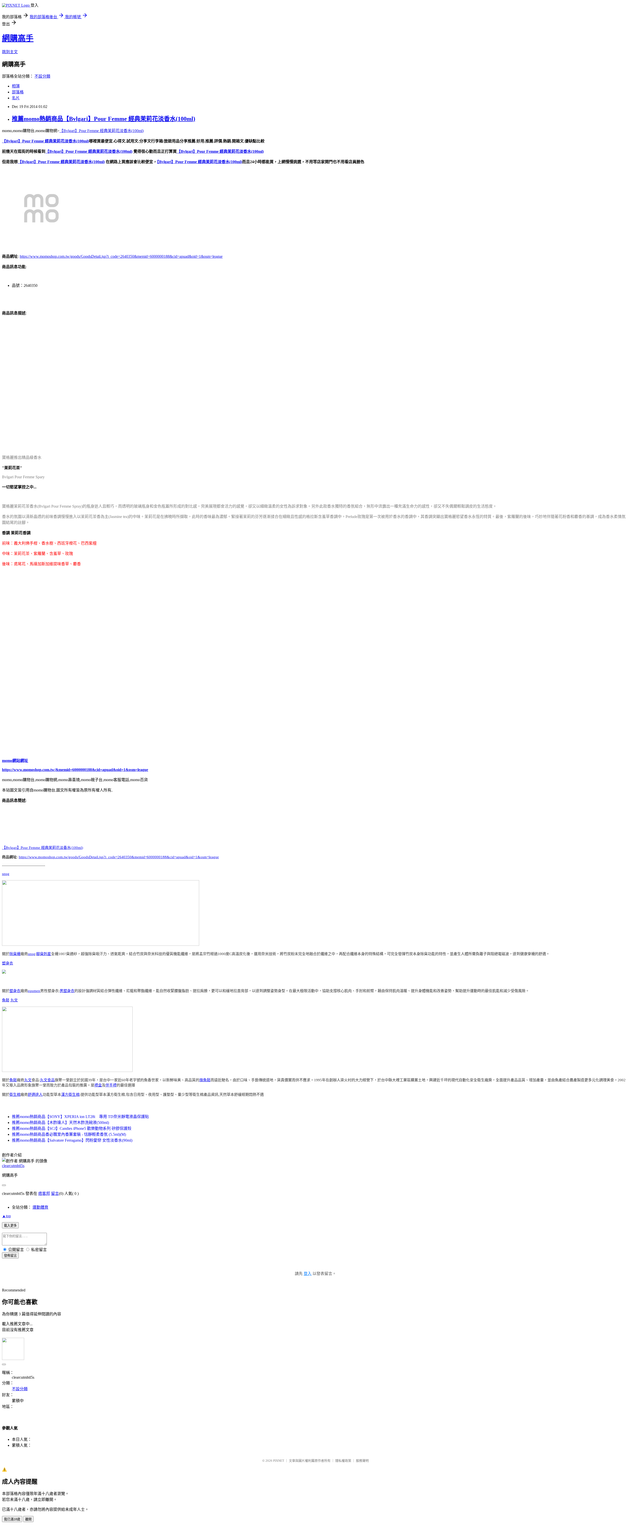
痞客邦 (44, 1193)
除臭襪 (14, 954)
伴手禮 (111, 1085)
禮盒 (98, 1085)
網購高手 (18, 38)
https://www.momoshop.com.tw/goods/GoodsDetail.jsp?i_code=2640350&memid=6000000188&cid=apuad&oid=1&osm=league (121, 256)
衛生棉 (14, 1095)
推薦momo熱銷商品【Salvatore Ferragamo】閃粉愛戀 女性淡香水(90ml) (72, 1140)
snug (5, 874)
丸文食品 (47, 1080)
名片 (16, 98)
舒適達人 (35, 1095)
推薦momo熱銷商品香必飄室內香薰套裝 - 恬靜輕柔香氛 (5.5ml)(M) (69, 1134)
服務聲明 (362, 1460)
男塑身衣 (67, 991)
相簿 (16, 86)
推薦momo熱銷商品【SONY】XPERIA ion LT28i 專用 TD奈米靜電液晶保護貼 (80, 1117)
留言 (55, 1193)
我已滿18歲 (12, 1519)
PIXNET (278, 1460)
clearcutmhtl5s (13, 1166)
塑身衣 (7, 963)
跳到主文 (10, 52)
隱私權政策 (343, 1460)
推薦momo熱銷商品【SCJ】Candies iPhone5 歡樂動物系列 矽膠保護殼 (71, 1128)
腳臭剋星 (43, 954)
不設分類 (42, 76)
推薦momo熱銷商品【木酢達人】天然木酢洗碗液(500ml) (60, 1122)
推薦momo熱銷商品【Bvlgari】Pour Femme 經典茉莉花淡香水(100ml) (103, 119)
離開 (28, 1519)
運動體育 (40, 1207)
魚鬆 (5, 1000)
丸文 (14, 1000)
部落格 (18, 92)
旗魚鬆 (204, 1080)
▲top (6, 1216)
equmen (34, 991)
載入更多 (10, 1225)
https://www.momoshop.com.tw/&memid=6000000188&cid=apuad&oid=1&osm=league (75, 770)
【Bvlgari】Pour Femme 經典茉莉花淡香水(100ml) (101, 131)
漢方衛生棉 (70, 1095)
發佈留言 (10, 1255)
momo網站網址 (15, 760)
